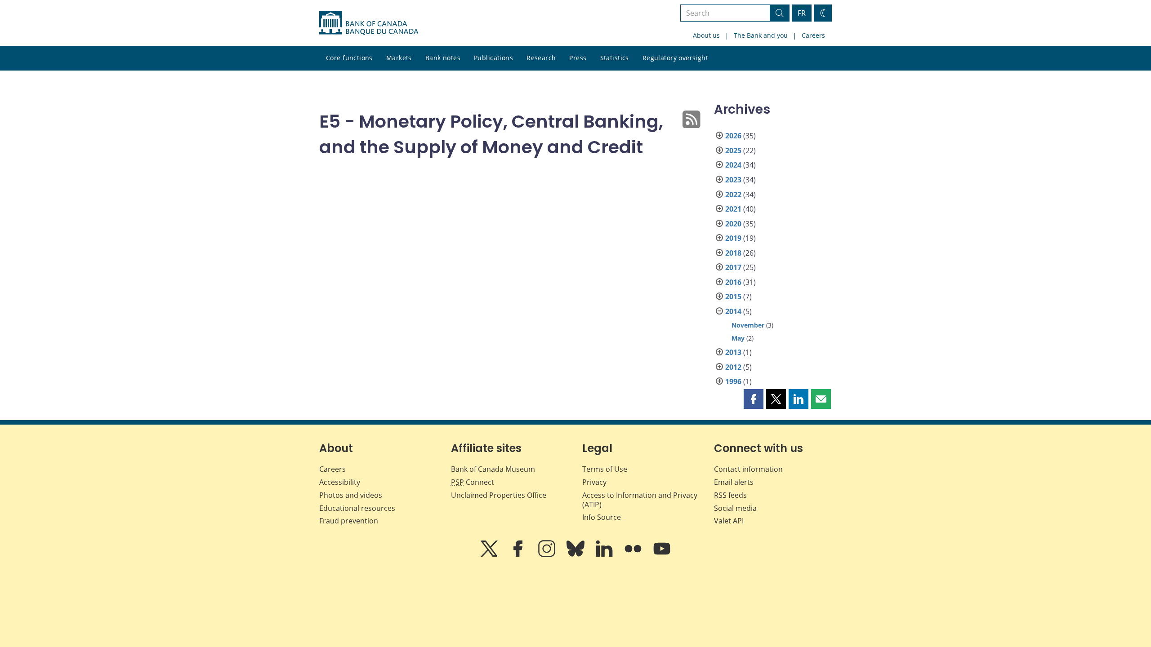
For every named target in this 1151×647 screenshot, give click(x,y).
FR (802, 13)
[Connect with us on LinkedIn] (605, 555)
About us (706, 35)
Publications (493, 57)
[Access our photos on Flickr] (634, 555)
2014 (733, 311)
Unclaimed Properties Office (498, 495)
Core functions (349, 57)
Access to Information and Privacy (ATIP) (639, 500)
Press (577, 57)
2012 (733, 367)
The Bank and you (761, 35)
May (738, 338)
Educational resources (357, 508)
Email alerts (734, 482)
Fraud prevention (348, 521)
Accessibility (339, 482)
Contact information (748, 469)
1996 (733, 381)
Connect (472, 482)
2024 (733, 165)
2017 (733, 267)
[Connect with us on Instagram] (547, 555)
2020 (733, 224)
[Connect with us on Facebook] (518, 555)
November (748, 325)
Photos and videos (350, 495)
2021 (733, 209)
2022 (733, 194)
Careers (813, 35)
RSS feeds (730, 495)
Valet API (729, 521)
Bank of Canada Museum (493, 469)
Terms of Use (604, 469)
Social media (735, 508)
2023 (733, 180)
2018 (733, 253)
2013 (733, 352)
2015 (733, 296)
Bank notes (442, 57)
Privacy (594, 482)
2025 (733, 150)
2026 (733, 136)
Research (541, 57)
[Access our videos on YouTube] (661, 555)
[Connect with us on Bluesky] (576, 555)
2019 (733, 238)
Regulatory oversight (675, 57)
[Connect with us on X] (490, 555)
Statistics (614, 57)
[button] (753, 399)
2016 (733, 282)
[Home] (368, 23)
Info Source (601, 517)
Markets (399, 57)
